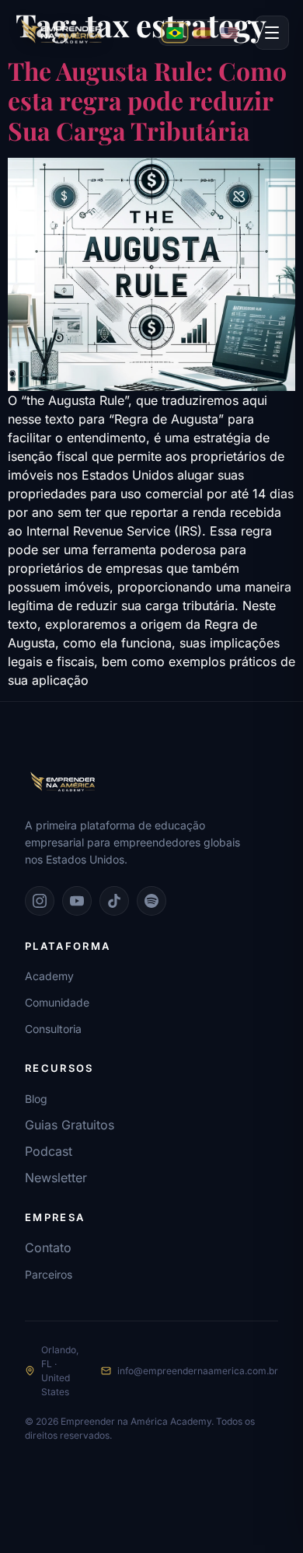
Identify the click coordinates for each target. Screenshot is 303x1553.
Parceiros (48, 1274)
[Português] (174, 32)
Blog (36, 1098)
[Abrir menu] (272, 33)
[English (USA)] (229, 32)
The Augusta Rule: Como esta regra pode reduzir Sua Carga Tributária (147, 100)
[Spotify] (151, 901)
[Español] (202, 32)
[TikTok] (114, 901)
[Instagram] (39, 901)
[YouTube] (77, 901)
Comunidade (57, 1002)
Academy (49, 975)
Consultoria (53, 1028)
